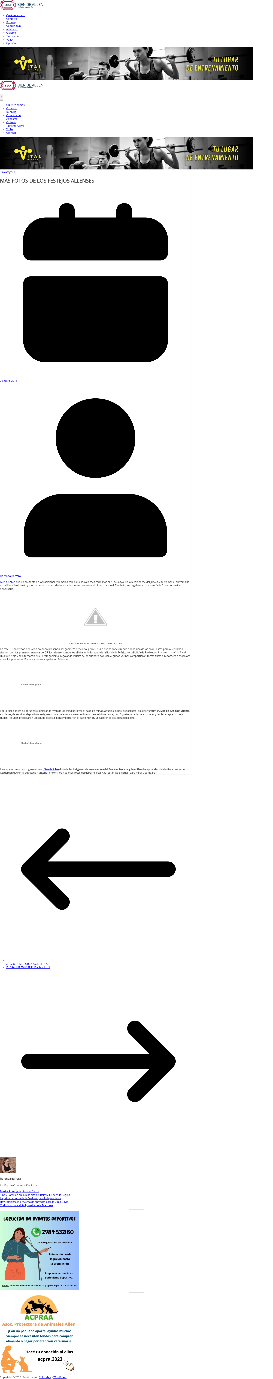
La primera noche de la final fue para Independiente (30, 1198)
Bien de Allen (7, 582)
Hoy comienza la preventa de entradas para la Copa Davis (34, 1202)
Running (11, 22)
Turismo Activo (15, 36)
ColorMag (45, 1377)
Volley (9, 39)
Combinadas (13, 25)
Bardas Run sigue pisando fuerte (19, 1191)
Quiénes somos (15, 15)
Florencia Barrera (10, 576)
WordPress (60, 1377)
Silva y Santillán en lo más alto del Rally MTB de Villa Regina (35, 1195)
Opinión (11, 43)
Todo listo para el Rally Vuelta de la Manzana (26, 1205)
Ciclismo (11, 32)
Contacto (11, 19)
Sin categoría (7, 172)
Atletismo (12, 29)
